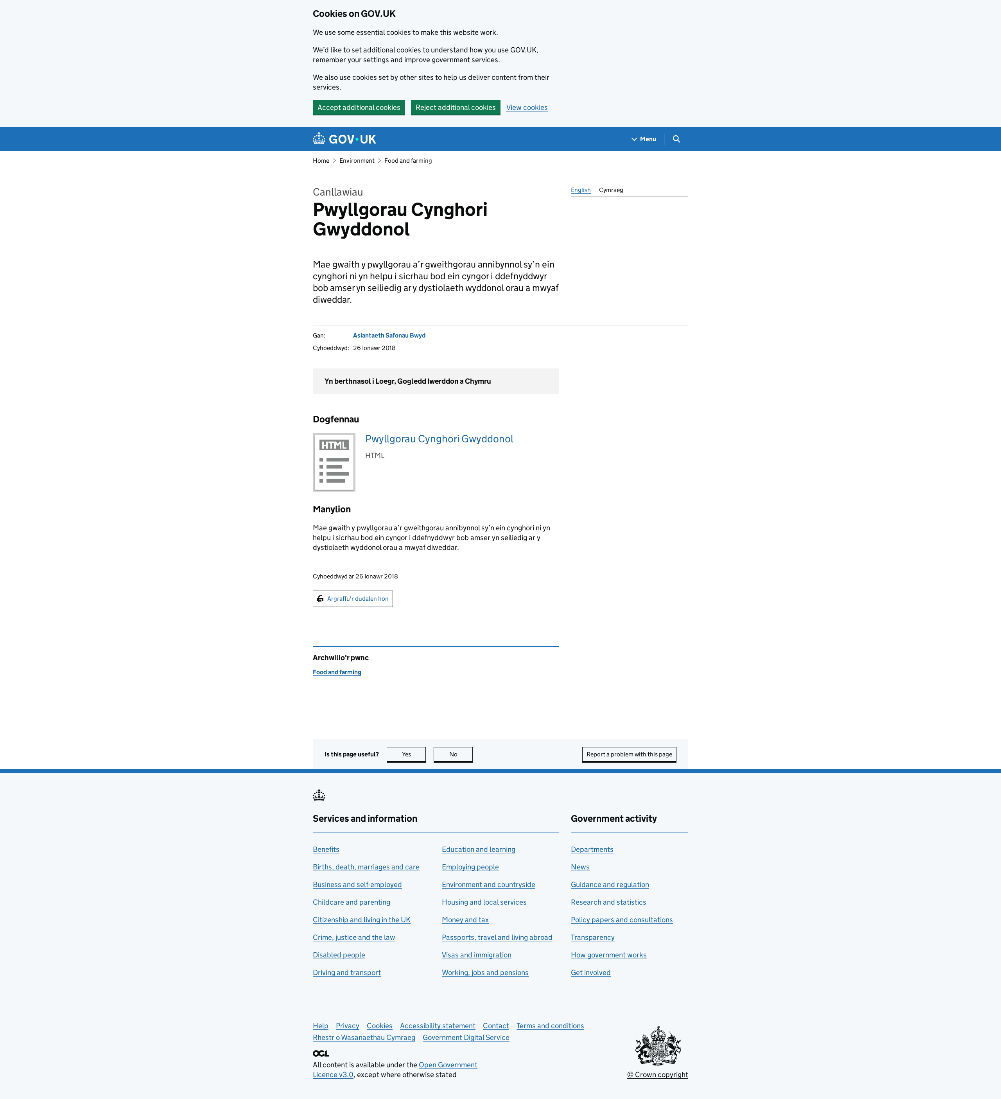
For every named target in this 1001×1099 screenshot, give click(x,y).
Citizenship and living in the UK (362, 919)
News (580, 866)
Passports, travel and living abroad (497, 937)
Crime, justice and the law (354, 937)
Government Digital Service (466, 1037)
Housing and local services (484, 902)
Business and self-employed (357, 884)
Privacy (347, 1025)
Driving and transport (347, 972)
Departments (592, 849)
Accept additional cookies (359, 107)
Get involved (591, 972)
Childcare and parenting (351, 902)
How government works (609, 954)
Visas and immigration (476, 954)
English (581, 190)
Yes (414, 754)
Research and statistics (608, 902)
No (461, 754)
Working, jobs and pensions (485, 972)
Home (321, 160)
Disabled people (339, 954)
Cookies (380, 1025)
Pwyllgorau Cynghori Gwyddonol (439, 438)
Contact (496, 1025)
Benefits (326, 849)
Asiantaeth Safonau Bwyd (389, 335)
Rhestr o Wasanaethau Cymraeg (364, 1037)
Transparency (593, 937)
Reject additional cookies (456, 107)
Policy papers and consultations (622, 919)
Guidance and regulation (610, 884)
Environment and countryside (488, 884)
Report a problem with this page (629, 754)
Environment (357, 160)
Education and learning (478, 849)
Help (320, 1025)
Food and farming (408, 160)
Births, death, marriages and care (366, 866)
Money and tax (465, 919)
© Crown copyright (657, 1074)
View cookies (527, 107)
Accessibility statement (437, 1025)
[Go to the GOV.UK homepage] (344, 139)
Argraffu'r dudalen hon (358, 598)
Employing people (470, 866)
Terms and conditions (550, 1025)
